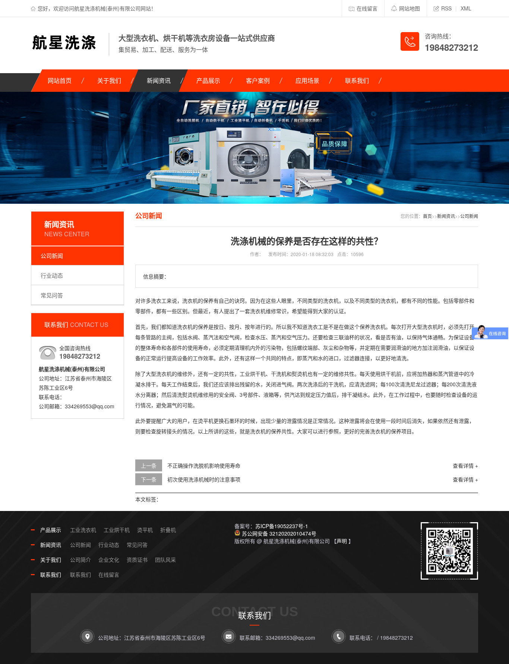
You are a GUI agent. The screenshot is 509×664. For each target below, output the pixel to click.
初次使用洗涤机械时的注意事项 (203, 479)
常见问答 (52, 295)
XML (466, 8)
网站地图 (409, 8)
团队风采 (165, 559)
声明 (341, 541)
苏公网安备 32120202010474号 (279, 533)
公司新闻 (52, 255)
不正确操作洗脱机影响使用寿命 (203, 465)
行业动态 (52, 275)
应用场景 (307, 80)
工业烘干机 (117, 529)
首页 (427, 216)
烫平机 (145, 529)
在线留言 (367, 8)
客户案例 (258, 80)
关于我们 (109, 80)
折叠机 (168, 529)
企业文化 (108, 559)
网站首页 (60, 80)
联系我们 (357, 80)
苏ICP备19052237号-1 (281, 526)
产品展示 (208, 80)
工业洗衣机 (83, 529)
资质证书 (137, 559)
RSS (446, 8)
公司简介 (80, 559)
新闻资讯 (159, 80)
